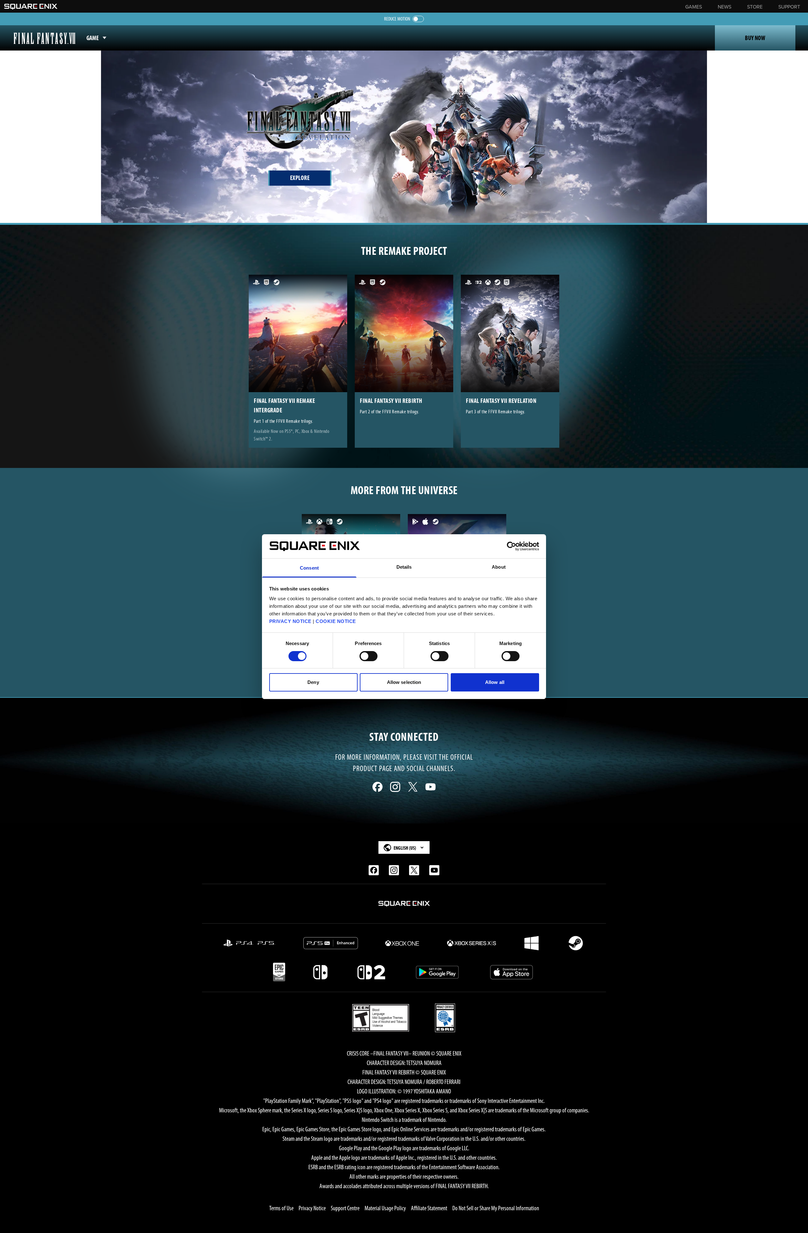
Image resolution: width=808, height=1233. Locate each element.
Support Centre (345, 1208)
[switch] (368, 656)
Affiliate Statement (429, 1208)
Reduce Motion (397, 19)
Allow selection (404, 682)
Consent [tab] (309, 568)
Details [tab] (404, 567)
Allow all (494, 682)
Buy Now (755, 38)
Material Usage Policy (385, 1208)
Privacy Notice (312, 1208)
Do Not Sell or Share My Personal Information (495, 1208)
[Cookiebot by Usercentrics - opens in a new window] (511, 546)
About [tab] (499, 567)
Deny (313, 682)
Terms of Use (281, 1208)
